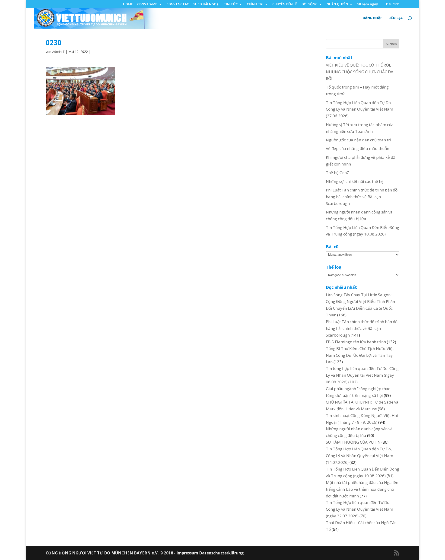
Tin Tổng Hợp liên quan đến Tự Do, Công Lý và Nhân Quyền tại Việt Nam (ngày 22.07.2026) (359, 509)
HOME (128, 4)
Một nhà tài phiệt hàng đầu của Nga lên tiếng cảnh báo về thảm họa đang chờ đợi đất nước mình (362, 489)
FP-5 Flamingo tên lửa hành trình (356, 341)
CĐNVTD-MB (147, 4)
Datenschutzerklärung (221, 553)
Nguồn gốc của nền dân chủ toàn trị (358, 140)
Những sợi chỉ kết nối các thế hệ (355, 181)
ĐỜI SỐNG (310, 4)
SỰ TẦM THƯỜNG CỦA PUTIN (353, 442)
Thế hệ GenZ (337, 172)
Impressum (187, 553)
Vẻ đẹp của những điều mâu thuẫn (357, 148)
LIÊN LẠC (395, 18)
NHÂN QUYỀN (337, 4)
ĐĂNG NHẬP (372, 18)
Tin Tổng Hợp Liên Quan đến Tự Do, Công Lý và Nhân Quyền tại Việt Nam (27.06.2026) (359, 109)
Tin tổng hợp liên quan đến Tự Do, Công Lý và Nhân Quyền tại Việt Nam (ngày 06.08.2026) (362, 375)
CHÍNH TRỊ (255, 4)
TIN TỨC (231, 4)
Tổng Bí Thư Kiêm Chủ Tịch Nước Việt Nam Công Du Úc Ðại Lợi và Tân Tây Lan (360, 355)
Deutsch (392, 4)
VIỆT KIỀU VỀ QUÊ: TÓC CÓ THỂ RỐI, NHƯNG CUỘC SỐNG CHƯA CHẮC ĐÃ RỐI (359, 71)
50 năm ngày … (369, 4)
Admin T (58, 51)
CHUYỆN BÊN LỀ (284, 4)
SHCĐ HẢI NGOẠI (206, 4)
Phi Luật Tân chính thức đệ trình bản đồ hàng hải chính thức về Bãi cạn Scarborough (361, 196)
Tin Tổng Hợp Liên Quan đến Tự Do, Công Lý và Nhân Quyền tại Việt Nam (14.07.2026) (359, 455)
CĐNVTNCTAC (177, 4)
